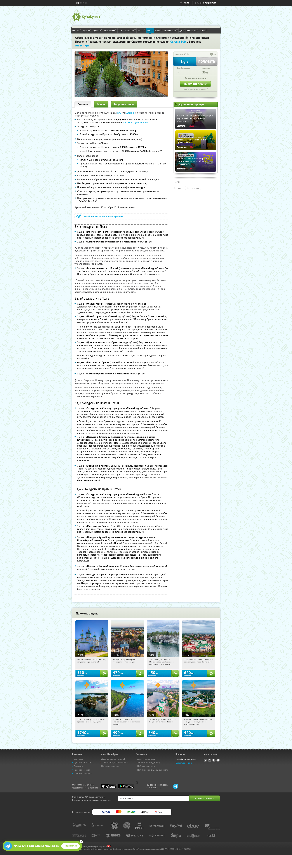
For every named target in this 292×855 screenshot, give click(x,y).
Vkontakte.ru (209, 760)
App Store (109, 786)
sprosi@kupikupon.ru (186, 759)
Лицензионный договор (148, 762)
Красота (87, 30)
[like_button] (211, 54)
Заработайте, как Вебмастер (114, 762)
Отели (203, 30)
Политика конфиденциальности (152, 769)
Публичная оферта (146, 766)
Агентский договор (146, 759)
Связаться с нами (184, 762)
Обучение (130, 30)
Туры (150, 30)
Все (73, 30)
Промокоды (192, 30)
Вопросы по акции (124, 104)
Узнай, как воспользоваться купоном (103, 216)
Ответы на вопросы (83, 773)
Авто (120, 30)
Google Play (126, 786)
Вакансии (78, 766)
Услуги (158, 30)
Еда (79, 30)
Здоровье (97, 30)
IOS (119, 112)
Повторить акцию (195, 83)
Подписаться (71, 845)
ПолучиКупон (171, 30)
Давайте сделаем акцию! (113, 759)
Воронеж (80, 3)
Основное (83, 104)
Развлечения (110, 30)
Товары (141, 30)
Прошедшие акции (110, 766)
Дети (182, 30)
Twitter (214, 760)
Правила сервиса (82, 769)
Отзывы (101, 104)
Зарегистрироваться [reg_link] (207, 3)
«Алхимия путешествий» (135, 122)
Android (130, 112)
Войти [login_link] (186, 3)
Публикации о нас (82, 762)
